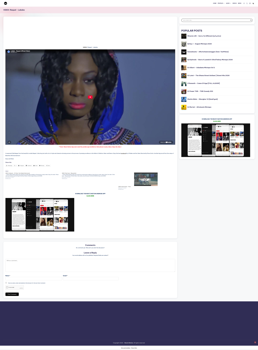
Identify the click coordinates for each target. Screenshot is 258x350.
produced (123, 153)
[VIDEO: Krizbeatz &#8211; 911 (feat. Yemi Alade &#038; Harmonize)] (33, 176)
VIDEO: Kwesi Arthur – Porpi (124, 186)
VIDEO (85, 47)
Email (65, 275)
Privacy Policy (134, 347)
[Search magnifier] (251, 20)
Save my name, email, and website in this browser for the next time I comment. (26, 283)
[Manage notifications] (255, 342)
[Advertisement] (45, 33)
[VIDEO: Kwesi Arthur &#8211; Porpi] (145, 179)
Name (7, 275)
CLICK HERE (90, 196)
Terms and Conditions (125, 347)
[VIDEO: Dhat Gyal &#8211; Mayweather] (90, 176)
